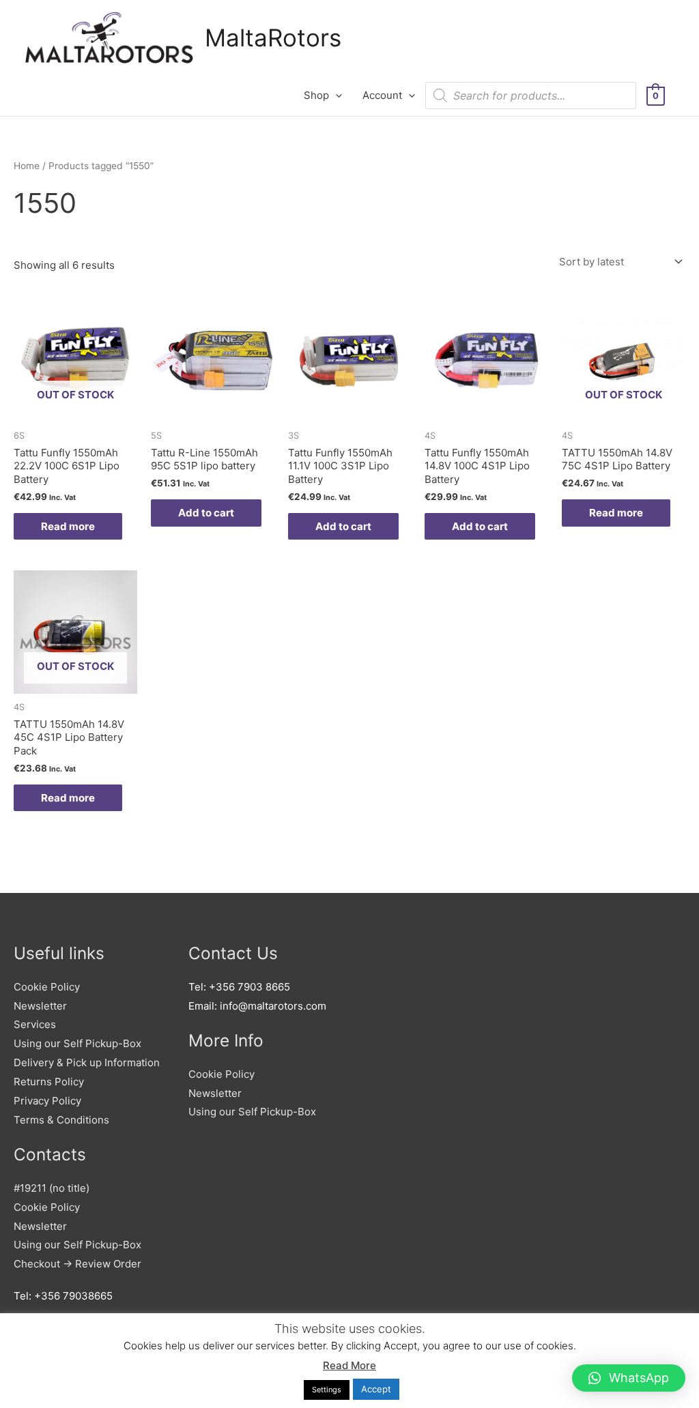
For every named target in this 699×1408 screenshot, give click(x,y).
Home (27, 165)
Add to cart (206, 512)
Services (35, 1024)
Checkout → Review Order (77, 1263)
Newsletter (40, 1005)
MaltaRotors (273, 37)
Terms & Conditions (61, 1119)
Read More (349, 1365)
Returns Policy (49, 1081)
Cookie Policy (47, 986)
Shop (316, 95)
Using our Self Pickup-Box (77, 1043)
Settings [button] (326, 1389)
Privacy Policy (47, 1100)
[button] (628, 1378)
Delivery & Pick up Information (87, 1062)
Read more (68, 526)
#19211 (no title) (51, 1188)
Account (382, 95)
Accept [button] (376, 1388)
